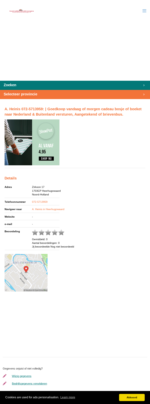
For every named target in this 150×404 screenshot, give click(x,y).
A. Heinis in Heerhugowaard (48, 209)
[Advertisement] (75, 53)
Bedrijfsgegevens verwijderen (29, 383)
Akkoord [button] (132, 397)
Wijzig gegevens (21, 376)
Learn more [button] (67, 397)
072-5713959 (40, 201)
